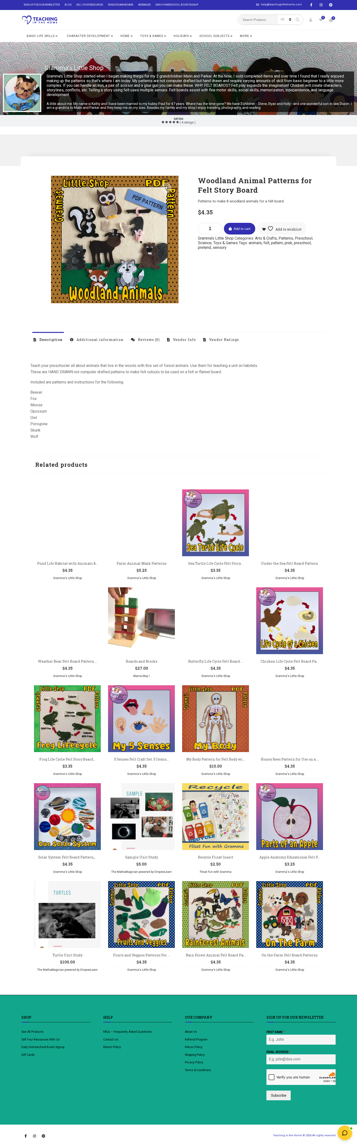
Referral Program (196, 1039)
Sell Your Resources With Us (40, 1039)
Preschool (303, 238)
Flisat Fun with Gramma (215, 872)
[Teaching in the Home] (39, 20)
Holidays (181, 36)
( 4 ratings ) (187, 122)
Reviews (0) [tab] (148, 339)
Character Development (88, 36)
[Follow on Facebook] (311, 5)
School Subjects (214, 36)
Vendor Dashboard (120, 4)
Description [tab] (50, 339)
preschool (302, 243)
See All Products (32, 1031)
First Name (275, 1032)
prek (288, 243)
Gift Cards (28, 1055)
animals (255, 243)
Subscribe (278, 1095)
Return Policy (112, 1047)
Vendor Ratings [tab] (223, 339)
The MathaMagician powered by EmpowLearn (141, 872)
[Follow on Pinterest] (331, 5)
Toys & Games (151, 36)
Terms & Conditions (198, 1070)
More (244, 36)
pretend (204, 247)
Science (205, 243)
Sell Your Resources (89, 4)
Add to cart (242, 229)
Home (125, 36)
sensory (220, 247)
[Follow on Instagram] (321, 5)
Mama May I (141, 676)
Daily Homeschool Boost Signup (176, 4)
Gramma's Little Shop (74, 67)
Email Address (278, 1052)
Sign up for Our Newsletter (42, 4)
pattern (277, 243)
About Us (191, 1031)
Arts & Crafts (266, 238)
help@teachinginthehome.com (281, 4)
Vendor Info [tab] (184, 339)
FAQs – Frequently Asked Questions (127, 1031)
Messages (144, 4)
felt (266, 243)
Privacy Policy (194, 1062)
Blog (68, 4)
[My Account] (310, 20)
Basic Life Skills (41, 36)
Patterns (286, 238)
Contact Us (110, 1039)
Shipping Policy (195, 1055)
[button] (166, 188)
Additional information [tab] (100, 339)
